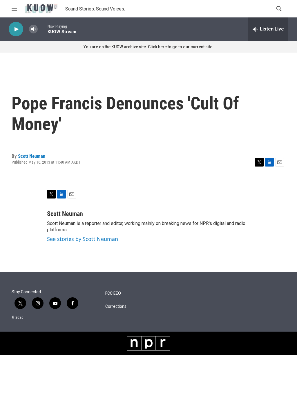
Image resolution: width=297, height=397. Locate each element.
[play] (16, 29)
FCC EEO (113, 293)
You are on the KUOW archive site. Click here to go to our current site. (148, 46)
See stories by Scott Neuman (82, 238)
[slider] (43, 29)
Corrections (115, 306)
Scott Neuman (31, 156)
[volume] (33, 29)
